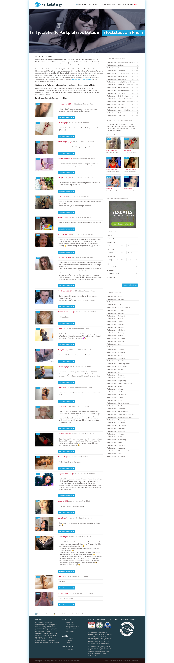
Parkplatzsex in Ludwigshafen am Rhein (120, 414)
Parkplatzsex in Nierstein (122, 104)
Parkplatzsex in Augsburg (116, 355)
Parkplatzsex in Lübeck (115, 389)
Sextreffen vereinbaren (66, 117)
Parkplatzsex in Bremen (115, 319)
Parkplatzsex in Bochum (115, 336)
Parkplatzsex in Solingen (115, 434)
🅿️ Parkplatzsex (81, 4)
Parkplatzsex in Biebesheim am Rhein (122, 62)
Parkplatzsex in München (115, 302)
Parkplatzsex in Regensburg (116, 440)
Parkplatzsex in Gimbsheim (122, 71)
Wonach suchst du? (108, 4)
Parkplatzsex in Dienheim (119, 85)
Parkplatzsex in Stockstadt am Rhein (73, 614)
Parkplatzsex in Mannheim (116, 352)
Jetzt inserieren (70, 631)
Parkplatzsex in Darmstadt (116, 428)
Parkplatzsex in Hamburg (115, 299)
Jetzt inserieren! (130, 4)
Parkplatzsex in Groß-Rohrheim (122, 96)
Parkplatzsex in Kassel (114, 400)
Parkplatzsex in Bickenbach (122, 107)
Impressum (135, 661)
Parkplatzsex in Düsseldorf (116, 313)
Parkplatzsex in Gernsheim (122, 68)
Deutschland (69, 639)
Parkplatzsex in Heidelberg (116, 431)
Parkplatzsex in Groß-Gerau (122, 116)
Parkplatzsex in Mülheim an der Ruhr (119, 417)
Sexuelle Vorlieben (71, 628)
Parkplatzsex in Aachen (115, 369)
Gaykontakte (69, 649)
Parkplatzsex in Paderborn (116, 445)
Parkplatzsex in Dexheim (122, 113)
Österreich (69, 640)
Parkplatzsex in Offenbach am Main (119, 451)
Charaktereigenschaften (72, 626)
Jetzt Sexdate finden (131, 285)
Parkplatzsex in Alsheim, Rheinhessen (122, 99)
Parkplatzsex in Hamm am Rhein (122, 88)
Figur (108, 264)
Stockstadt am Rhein (86, 104)
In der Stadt (111, 278)
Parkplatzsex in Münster (115, 347)
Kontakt (119, 661)
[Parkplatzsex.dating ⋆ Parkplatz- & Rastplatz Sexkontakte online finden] (49, 4)
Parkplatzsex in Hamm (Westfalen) (118, 411)
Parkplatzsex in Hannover (116, 327)
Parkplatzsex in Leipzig (115, 322)
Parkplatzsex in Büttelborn (119, 102)
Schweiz (68, 642)
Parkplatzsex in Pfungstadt (122, 93)
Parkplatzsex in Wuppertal (116, 338)
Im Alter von (111, 243)
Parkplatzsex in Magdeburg (116, 381)
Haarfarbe (110, 271)
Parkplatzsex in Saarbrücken (116, 409)
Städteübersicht (94, 4)
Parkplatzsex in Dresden (115, 324)
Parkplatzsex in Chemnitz (115, 375)
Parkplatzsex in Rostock (115, 397)
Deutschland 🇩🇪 (50, 614)
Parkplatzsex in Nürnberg (116, 330)
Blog (119, 4)
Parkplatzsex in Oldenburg (116, 420)
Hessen (59, 614)
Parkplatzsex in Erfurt (114, 392)
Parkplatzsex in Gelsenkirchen (117, 361)
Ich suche (110, 236)
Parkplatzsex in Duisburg (115, 333)
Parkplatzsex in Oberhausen (116, 395)
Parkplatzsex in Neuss (114, 442)
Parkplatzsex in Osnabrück (116, 423)
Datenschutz (126, 661)
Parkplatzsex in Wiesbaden (116, 358)
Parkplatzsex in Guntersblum (122, 76)
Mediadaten (112, 661)
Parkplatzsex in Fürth (114, 454)
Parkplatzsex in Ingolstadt (116, 448)
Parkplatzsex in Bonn (114, 344)
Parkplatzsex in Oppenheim (122, 79)
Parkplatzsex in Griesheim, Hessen (122, 90)
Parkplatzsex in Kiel (113, 372)
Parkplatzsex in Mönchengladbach (118, 364)
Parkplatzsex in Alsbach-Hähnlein (122, 110)
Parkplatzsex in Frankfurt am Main (118, 308)
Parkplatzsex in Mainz (114, 386)
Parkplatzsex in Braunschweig (117, 367)
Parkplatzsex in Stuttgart (115, 310)
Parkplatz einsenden (71, 630)
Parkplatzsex (41, 614)
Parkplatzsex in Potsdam (115, 406)
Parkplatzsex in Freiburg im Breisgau (119, 383)
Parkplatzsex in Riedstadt (122, 65)
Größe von (110, 250)
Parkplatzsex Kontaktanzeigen (81, 79)
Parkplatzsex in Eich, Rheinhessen (122, 74)
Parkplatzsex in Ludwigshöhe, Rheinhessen (122, 82)
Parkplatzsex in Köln (114, 305)
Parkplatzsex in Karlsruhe (115, 350)
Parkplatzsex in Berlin (114, 296)
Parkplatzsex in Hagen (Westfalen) (118, 403)
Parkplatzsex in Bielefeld (115, 341)
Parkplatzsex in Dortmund (116, 316)
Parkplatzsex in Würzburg (116, 456)
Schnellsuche (69, 622)
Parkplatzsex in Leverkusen (116, 426)
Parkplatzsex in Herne (114, 437)
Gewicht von (111, 257)
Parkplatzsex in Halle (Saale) (116, 378)
